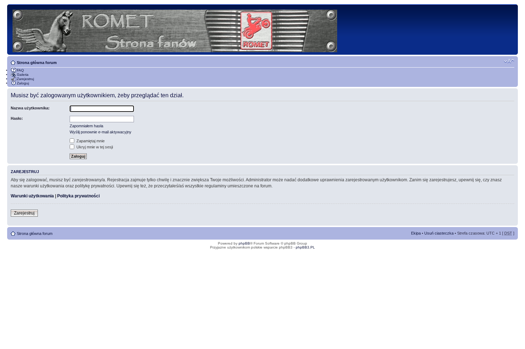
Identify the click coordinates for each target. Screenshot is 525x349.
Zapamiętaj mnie (90, 141)
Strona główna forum (37, 62)
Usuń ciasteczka (439, 233)
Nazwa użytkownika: (30, 108)
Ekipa (416, 233)
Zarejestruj (25, 79)
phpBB (244, 243)
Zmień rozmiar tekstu (509, 61)
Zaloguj (23, 83)
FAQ (20, 70)
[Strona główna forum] (175, 29)
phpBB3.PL (305, 247)
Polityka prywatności (78, 195)
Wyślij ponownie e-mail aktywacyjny (100, 132)
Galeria (23, 75)
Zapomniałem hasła (86, 126)
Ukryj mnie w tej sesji (94, 147)
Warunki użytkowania (32, 195)
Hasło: (17, 118)
